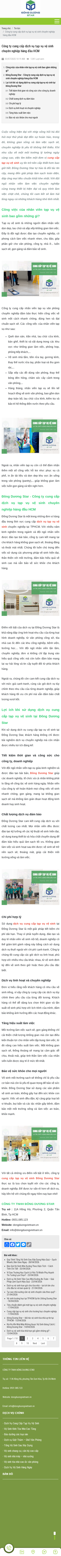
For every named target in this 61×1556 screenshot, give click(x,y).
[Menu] (56, 21)
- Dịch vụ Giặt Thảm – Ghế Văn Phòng (22, 1439)
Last (43, 1343)
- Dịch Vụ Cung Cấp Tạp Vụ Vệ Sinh (21, 1423)
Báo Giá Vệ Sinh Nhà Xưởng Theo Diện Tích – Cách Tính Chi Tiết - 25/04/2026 (30, 1267)
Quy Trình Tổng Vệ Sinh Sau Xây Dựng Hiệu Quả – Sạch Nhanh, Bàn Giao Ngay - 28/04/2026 (32, 1261)
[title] (21, 1552)
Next (35, 1343)
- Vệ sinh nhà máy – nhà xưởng (18, 1456)
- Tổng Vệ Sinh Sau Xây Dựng (18, 1445)
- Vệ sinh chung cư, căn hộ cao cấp (20, 1450)
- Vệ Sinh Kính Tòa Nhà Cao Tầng (19, 1428)
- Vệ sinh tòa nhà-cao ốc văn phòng (20, 1461)
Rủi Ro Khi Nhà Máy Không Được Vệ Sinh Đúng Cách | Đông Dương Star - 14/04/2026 (31, 1325)
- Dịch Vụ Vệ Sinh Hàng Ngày (17, 1467)
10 (28, 1343)
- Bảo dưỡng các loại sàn (15, 1434)
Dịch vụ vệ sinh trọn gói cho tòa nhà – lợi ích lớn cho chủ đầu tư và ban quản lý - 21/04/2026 (30, 1286)
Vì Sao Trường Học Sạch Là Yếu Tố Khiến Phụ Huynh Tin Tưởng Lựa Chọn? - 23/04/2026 (30, 1273)
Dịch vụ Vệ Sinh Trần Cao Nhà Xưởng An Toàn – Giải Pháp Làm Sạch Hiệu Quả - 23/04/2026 (30, 1280)
